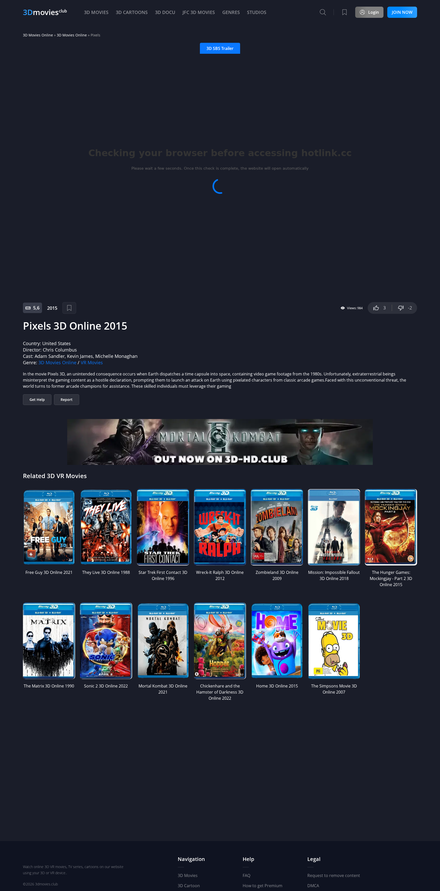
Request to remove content (333, 875)
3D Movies (188, 875)
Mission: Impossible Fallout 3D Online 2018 (334, 575)
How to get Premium (262, 885)
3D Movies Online (38, 35)
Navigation (191, 859)
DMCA (313, 885)
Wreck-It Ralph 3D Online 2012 (220, 575)
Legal (314, 859)
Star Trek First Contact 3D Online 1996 (163, 575)
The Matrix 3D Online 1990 (49, 686)
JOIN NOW (402, 12)
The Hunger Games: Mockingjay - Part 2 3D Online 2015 (391, 578)
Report (67, 399)
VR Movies (92, 362)
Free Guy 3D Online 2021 (49, 572)
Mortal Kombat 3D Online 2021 (163, 689)
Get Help (37, 399)
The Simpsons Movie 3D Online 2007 (334, 689)
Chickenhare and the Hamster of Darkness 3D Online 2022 (219, 692)
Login (373, 12)
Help (248, 859)
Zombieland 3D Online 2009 (277, 575)
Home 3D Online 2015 (277, 686)
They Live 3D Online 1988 (106, 572)
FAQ (246, 875)
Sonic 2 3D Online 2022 (106, 686)
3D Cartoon (189, 885)
